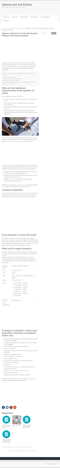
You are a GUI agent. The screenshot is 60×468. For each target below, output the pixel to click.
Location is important (9, 77)
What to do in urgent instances (11, 80)
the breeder (11, 179)
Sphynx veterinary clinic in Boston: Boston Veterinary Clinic (17, 447)
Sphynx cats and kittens (17, 4)
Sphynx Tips (15, 17)
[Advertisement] (20, 49)
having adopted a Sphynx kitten (17, 185)
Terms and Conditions (49, 463)
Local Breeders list (45, 17)
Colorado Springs (17, 270)
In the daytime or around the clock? (12, 78)
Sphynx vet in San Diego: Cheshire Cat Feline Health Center (23, 450)
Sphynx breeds (34, 17)
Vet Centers (6, 20)
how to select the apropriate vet (15, 141)
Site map (56, 463)
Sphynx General (24, 17)
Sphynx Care (6, 17)
